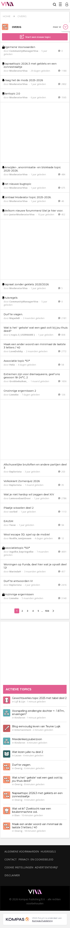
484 (63, 174)
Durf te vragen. (21, 765)
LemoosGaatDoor (20, 498)
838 (63, 334)
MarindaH (15, 571)
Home (6, 16)
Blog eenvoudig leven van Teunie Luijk (36, 726)
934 (47, 610)
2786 (63, 498)
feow (12, 525)
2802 (63, 84)
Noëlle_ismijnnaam (20, 538)
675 (63, 187)
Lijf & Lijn (20, 701)
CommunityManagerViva (24, 50)
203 (63, 471)
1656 (63, 381)
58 (62, 364)
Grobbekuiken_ (18, 381)
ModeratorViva (18, 70)
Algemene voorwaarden (21, 851)
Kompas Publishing (42, 920)
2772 (63, 351)
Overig (22, 16)
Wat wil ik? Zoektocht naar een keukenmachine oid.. (31, 810)
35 (62, 485)
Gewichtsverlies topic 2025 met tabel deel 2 (39, 698)
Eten (17, 815)
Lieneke (14, 394)
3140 (63, 598)
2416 (63, 584)
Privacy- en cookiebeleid (35, 859)
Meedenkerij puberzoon (27, 739)
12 (62, 538)
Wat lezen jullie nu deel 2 (27, 752)
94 (62, 525)
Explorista (15, 471)
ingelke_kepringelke (21, 551)
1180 (63, 70)
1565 (63, 97)
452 (63, 214)
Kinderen (20, 717)
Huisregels (48, 851)
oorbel (13, 511)
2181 (63, 318)
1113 (63, 511)
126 (63, 394)
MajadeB (14, 318)
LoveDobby (16, 351)
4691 (63, 551)
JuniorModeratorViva (22, 214)
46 (62, 201)
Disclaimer (12, 875)
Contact (10, 859)
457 (63, 571)
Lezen (18, 755)
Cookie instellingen (18, 867)
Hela (12, 364)
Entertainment (23, 730)
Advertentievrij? (46, 867)
